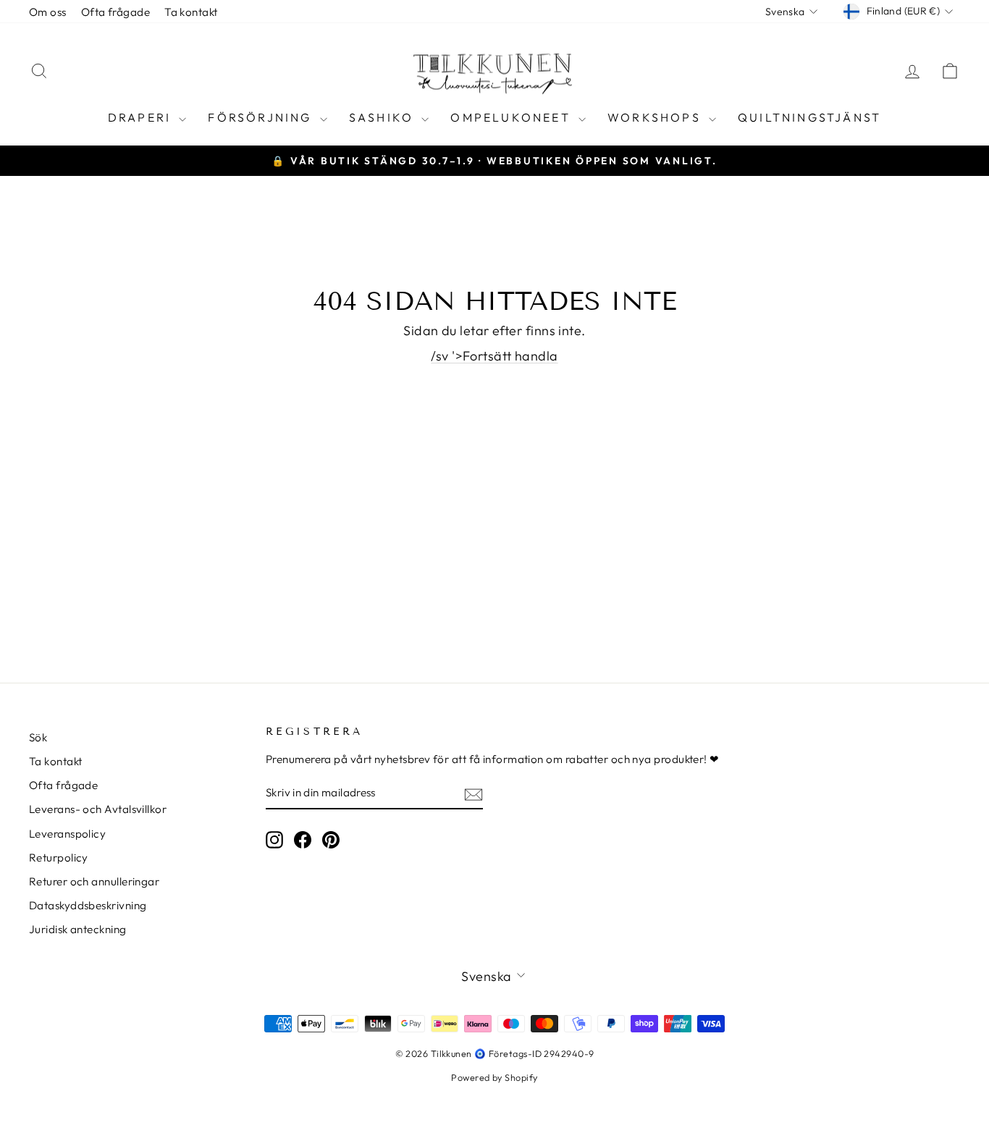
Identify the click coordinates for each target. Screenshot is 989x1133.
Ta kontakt (191, 12)
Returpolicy (58, 857)
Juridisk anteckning (78, 929)
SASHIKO (383, 117)
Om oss (48, 12)
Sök (38, 737)
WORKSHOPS (656, 117)
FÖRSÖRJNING (262, 117)
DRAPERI (142, 117)
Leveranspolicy (67, 834)
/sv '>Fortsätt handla (494, 356)
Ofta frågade (115, 12)
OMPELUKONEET (512, 117)
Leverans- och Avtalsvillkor (98, 809)
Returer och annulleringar (94, 881)
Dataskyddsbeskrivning (87, 905)
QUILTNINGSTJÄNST (809, 117)
